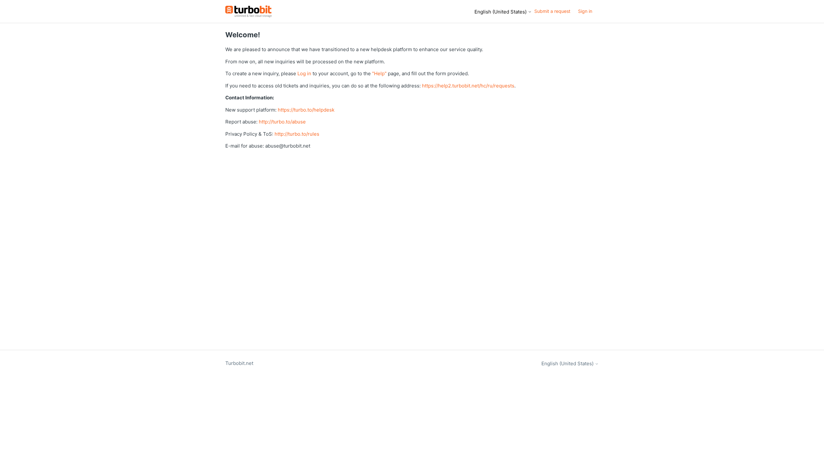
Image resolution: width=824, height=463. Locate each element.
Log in (304, 73)
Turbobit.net (239, 363)
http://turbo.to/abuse (282, 122)
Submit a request (552, 11)
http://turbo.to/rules (297, 134)
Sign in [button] (585, 11)
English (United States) (501, 11)
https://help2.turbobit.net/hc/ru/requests (468, 86)
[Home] (248, 11)
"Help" (379, 73)
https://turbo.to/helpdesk (306, 110)
